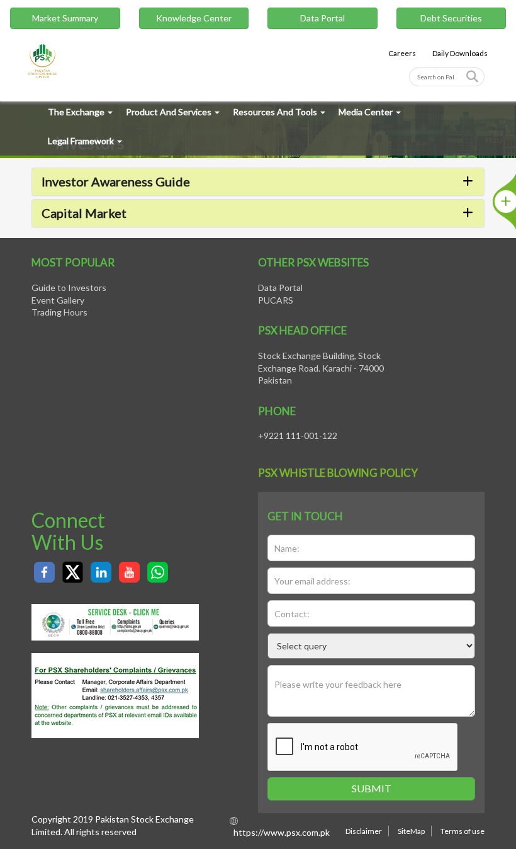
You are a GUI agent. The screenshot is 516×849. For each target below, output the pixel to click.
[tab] (258, 181)
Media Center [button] (366, 111)
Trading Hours (59, 312)
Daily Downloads (460, 53)
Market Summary (65, 18)
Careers (402, 53)
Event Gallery (57, 300)
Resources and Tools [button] (275, 111)
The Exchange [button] (76, 111)
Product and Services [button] (168, 111)
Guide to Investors (68, 287)
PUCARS (275, 300)
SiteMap (411, 831)
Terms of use (462, 831)
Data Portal (322, 18)
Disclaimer (363, 831)
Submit (371, 788)
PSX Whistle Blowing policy (338, 472)
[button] (258, 181)
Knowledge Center (194, 18)
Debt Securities (451, 18)
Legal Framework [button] (81, 140)
